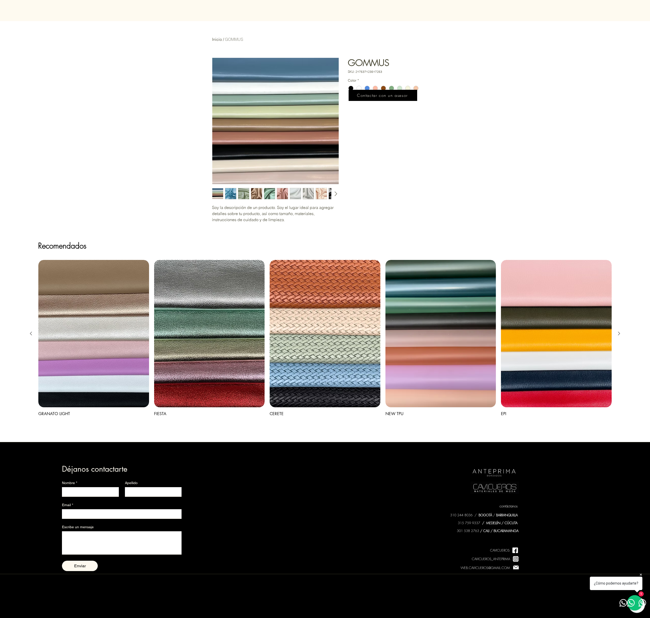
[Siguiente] (619, 333)
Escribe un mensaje (78, 527)
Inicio (217, 39)
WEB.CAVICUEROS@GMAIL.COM (485, 568)
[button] (383, 95)
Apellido (131, 483)
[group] (325, 338)
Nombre (69, 483)
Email (67, 505)
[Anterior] (31, 333)
